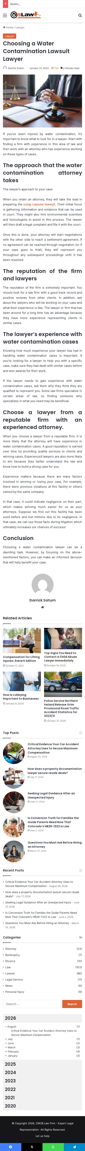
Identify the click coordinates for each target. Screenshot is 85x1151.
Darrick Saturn (16, 68)
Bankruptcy (12, 955)
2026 (10, 1018)
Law (8, 967)
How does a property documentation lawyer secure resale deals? (55, 771)
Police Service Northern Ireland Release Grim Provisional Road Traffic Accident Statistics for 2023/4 (61, 708)
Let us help (42, 1136)
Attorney (10, 948)
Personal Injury (14, 991)
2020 (10, 1106)
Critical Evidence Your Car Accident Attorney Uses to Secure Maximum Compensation (53, 748)
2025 (10, 1064)
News (8, 985)
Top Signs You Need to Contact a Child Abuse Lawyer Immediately (60, 657)
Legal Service (14, 979)
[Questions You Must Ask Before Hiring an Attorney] (14, 851)
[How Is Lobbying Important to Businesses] (22, 681)
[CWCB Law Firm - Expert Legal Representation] (26, 15)
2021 (10, 1098)
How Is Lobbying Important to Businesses (21, 697)
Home (9, 27)
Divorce (10, 961)
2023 (10, 1081)
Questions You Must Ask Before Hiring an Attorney (37, 923)
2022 (10, 1089)
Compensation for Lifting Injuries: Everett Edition (21, 659)
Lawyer (20, 27)
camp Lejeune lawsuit (39, 204)
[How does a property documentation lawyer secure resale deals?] (14, 778)
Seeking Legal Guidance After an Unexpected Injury (42, 4)
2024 (10, 1072)
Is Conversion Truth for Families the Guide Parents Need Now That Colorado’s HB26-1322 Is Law (53, 822)
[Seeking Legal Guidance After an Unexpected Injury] (14, 802)
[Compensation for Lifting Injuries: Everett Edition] (22, 640)
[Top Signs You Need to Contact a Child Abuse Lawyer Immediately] (63, 638)
